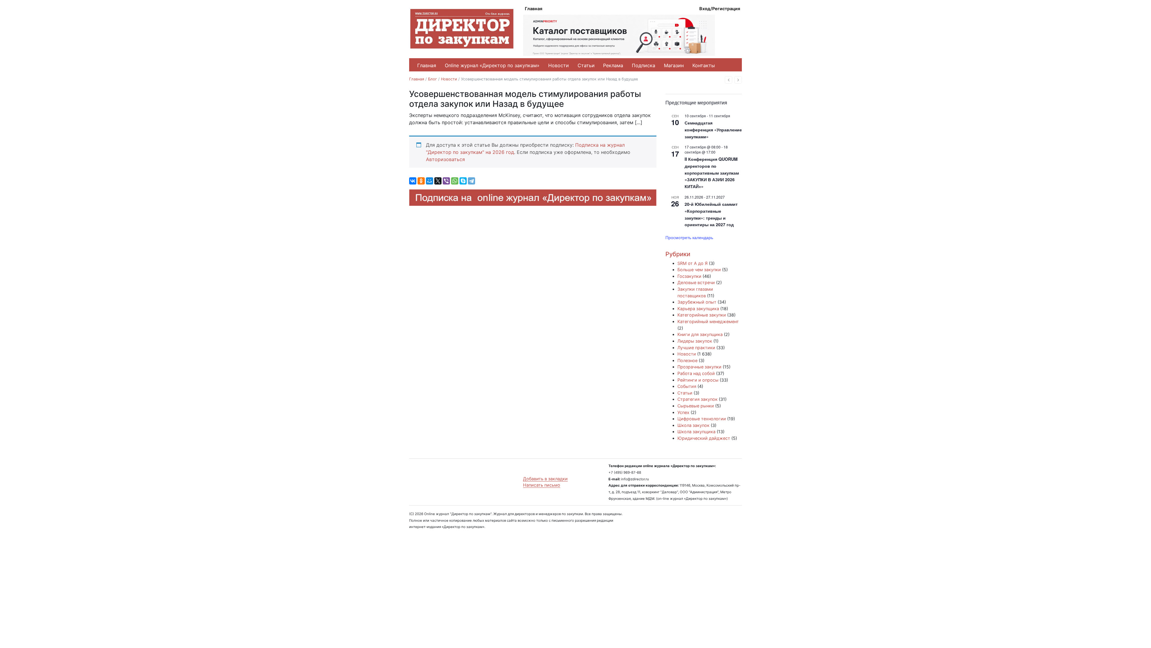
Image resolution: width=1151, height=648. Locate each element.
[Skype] (463, 180)
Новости (558, 65)
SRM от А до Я (692, 263)
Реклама (613, 65)
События (686, 386)
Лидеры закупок (694, 341)
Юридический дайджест (703, 438)
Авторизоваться (445, 159)
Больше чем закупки (699, 269)
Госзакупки (689, 276)
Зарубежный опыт (696, 301)
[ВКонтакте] (412, 180)
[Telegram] (471, 180)
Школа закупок (693, 425)
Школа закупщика (696, 431)
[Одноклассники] (421, 180)
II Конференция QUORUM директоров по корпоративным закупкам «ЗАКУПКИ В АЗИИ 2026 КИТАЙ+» (712, 172)
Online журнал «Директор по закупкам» (492, 65)
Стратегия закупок (697, 399)
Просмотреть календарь (689, 237)
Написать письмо (541, 485)
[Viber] (446, 180)
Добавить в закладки (545, 478)
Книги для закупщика (700, 334)
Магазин (674, 65)
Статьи (586, 65)
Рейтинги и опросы (697, 379)
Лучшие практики (696, 347)
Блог (432, 79)
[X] (438, 180)
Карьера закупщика (698, 308)
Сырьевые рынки (695, 405)
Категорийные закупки (701, 314)
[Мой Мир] (429, 180)
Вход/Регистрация (719, 8)
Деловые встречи (696, 282)
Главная (533, 8)
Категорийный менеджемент (708, 321)
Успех (683, 412)
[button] (728, 80)
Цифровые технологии (701, 418)
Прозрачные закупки (699, 366)
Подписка (643, 65)
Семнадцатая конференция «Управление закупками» (713, 129)
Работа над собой (696, 373)
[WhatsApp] (454, 180)
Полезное (687, 360)
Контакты (703, 65)
